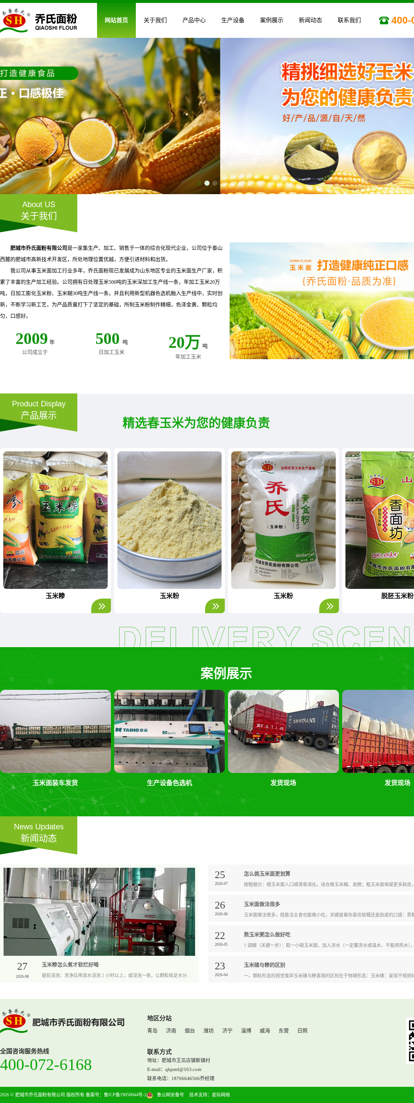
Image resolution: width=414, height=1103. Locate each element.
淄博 (246, 1030)
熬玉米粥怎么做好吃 (267, 934)
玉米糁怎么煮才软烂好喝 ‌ (71, 964)
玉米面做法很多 (262, 904)
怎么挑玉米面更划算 (267, 874)
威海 (265, 1030)
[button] (199, 182)
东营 (283, 1030)
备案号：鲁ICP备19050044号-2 (116, 1094)
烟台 (190, 1030)
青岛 (152, 1030)
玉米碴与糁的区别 (264, 965)
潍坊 (208, 1030)
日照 (302, 1030)
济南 (171, 1030)
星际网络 (221, 1094)
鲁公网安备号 (168, 1094)
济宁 (227, 1030)
